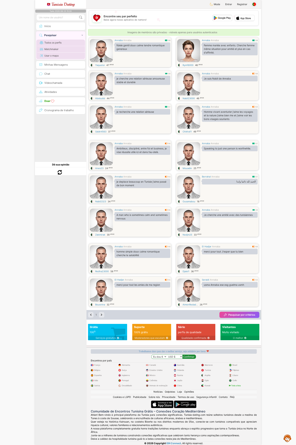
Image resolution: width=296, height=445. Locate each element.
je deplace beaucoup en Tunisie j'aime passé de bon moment (141, 183)
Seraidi (205, 279)
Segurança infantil (206, 396)
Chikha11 (187, 131)
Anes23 (99, 168)
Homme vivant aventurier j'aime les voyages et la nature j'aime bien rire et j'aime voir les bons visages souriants (228, 115)
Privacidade (168, 396)
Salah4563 (100, 131)
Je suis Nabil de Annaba (217, 78)
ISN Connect (173, 443)
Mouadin (187, 168)
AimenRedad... (190, 304)
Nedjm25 (187, 234)
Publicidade (139, 396)
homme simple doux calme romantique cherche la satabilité (138, 253)
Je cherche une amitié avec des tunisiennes (228, 214)
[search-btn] (81, 17)
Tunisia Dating (62, 4)
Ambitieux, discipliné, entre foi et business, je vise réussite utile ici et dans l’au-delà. (141, 150)
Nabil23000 (189, 98)
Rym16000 (188, 65)
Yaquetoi (100, 65)
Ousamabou (189, 201)
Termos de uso (186, 396)
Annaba (119, 40)
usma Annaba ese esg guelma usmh (224, 284)
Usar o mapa (51, 55)
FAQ (232, 396)
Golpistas (170, 391)
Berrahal (206, 176)
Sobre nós (154, 396)
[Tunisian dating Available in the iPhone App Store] (162, 402)
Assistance (287, 438)
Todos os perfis (52, 42)
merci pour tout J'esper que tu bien (223, 251)
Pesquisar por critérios (241, 314)
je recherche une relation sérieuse (135, 111)
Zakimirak (100, 234)
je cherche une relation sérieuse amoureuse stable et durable (140, 80)
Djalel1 (186, 271)
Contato (223, 396)
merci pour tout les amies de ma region (138, 284)
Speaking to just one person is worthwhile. (227, 148)
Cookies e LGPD (122, 396)
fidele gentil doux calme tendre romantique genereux (140, 47)
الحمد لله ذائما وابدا (246, 181)
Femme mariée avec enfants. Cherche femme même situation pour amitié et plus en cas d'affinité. (229, 49)
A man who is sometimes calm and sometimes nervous (142, 216)
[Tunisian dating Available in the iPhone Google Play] (185, 402)
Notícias (158, 391)
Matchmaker (51, 49)
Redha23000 (102, 271)
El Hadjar (206, 246)
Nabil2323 (100, 201)
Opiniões (189, 391)
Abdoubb (100, 98)
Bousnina (100, 304)
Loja (179, 391)
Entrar (228, 4)
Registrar (242, 4)
